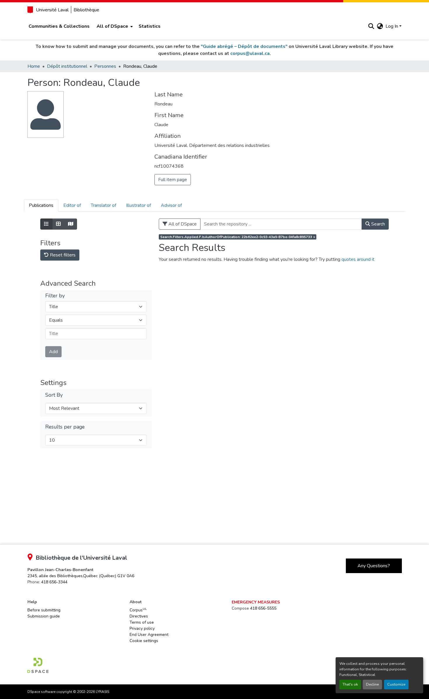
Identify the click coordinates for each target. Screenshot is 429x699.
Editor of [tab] (72, 205)
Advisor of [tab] (171, 205)
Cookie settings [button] (144, 641)
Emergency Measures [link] (256, 602)
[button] (371, 26)
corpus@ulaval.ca (250, 53)
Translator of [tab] (103, 205)
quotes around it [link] (357, 259)
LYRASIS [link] (102, 691)
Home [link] (33, 66)
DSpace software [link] (41, 691)
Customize (396, 684)
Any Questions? (374, 566)
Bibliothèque (86, 10)
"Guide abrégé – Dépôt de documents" (244, 46)
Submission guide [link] (43, 616)
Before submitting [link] (43, 610)
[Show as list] (46, 224)
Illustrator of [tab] (138, 205)
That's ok (350, 684)
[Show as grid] (58, 224)
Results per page (65, 427)
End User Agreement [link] (149, 634)
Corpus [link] (138, 610)
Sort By (54, 395)
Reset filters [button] (62, 255)
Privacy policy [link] (142, 628)
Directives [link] (139, 616)
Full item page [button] (172, 179)
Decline (372, 684)
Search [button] (377, 224)
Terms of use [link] (142, 622)
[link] (81, 576)
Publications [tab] (41, 205)
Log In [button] (392, 26)
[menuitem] (114, 26)
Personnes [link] (105, 66)
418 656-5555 (263, 608)
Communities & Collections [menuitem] (59, 26)
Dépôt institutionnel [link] (67, 66)
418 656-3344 (54, 582)
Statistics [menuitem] (150, 26)
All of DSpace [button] (112, 26)
